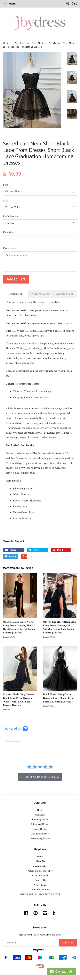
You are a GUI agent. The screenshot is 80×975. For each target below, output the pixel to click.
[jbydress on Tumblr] (54, 914)
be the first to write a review (40, 777)
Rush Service (10, 216)
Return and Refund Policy (40, 870)
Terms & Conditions (40, 889)
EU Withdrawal (40, 875)
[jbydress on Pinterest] (35, 914)
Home (6, 43)
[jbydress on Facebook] (26, 914)
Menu (12, 3)
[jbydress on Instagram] (44, 914)
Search (40, 856)
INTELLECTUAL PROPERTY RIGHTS (40, 894)
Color (6, 200)
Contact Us (40, 880)
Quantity (8, 232)
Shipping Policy (40, 865)
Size (5, 185)
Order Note (9, 248)
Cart (74, 3)
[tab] (15, 294)
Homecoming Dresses (40, 838)
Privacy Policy (40, 884)
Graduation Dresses (40, 833)
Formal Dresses (40, 829)
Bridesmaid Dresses (40, 824)
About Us (40, 861)
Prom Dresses (40, 814)
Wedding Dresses (40, 819)
